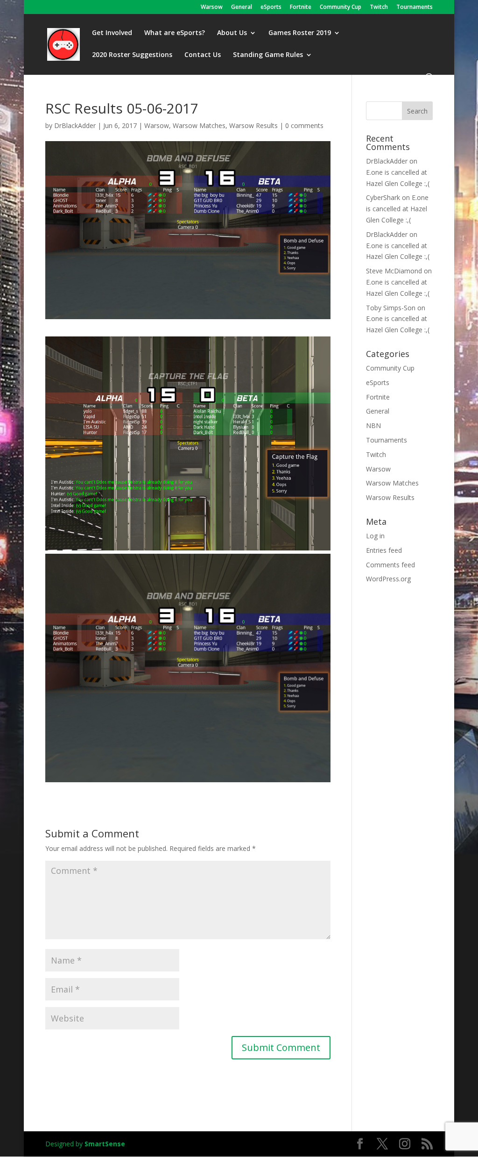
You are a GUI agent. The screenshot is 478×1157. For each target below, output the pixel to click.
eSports (270, 7)
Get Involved (112, 33)
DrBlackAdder (75, 125)
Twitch (379, 7)
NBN (373, 425)
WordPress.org (388, 578)
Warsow (212, 7)
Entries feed (384, 550)
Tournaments (414, 7)
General (241, 7)
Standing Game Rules (268, 55)
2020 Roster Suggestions (132, 55)
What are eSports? (174, 33)
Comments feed (390, 564)
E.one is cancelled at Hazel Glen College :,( (397, 208)
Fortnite (300, 7)
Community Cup (340, 7)
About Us (232, 33)
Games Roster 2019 (299, 33)
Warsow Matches (199, 125)
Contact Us (202, 55)
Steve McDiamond (394, 270)
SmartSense (104, 1143)
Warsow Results (253, 125)
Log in (375, 535)
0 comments (304, 125)
